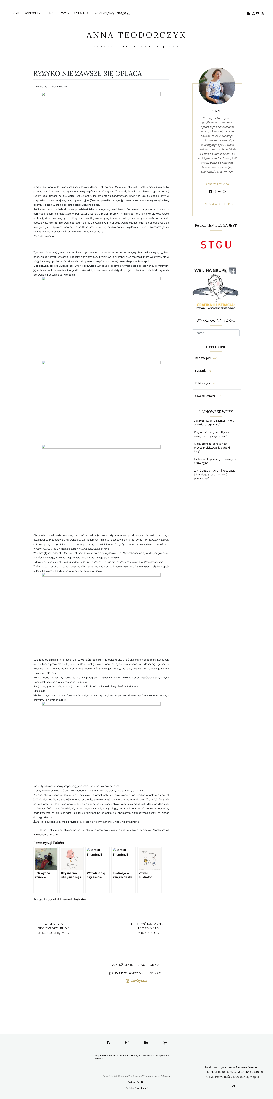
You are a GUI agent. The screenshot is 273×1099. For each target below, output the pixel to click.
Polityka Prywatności (137, 1088)
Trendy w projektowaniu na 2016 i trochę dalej (53, 928)
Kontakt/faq (104, 13)
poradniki (54, 899)
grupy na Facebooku (218, 158)
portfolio (32, 13)
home (15, 13)
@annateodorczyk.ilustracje (136, 973)
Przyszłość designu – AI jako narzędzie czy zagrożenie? (211, 434)
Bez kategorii (203, 358)
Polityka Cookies (136, 1082)
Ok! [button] (234, 1086)
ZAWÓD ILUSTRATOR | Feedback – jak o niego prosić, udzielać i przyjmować (215, 474)
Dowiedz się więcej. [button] (246, 1076)
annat (45, 834)
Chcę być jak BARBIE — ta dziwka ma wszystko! (148, 928)
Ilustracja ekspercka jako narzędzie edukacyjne (215, 461)
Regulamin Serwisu (105, 1055)
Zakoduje (165, 1076)
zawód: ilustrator (74, 13)
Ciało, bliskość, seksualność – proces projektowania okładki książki (212, 447)
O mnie (51, 13)
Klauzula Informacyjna (129, 1055)
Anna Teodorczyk (137, 35)
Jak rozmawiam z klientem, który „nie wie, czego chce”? (214, 422)
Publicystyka (202, 383)
